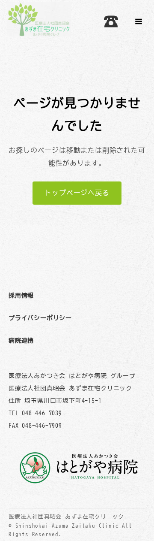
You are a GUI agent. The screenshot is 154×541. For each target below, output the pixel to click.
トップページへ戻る (76, 192)
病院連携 (21, 340)
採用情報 (21, 295)
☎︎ (111, 21)
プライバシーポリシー (40, 317)
